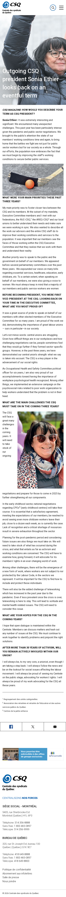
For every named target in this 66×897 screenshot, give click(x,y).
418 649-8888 (22, 854)
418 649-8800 (21, 861)
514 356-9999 (21, 829)
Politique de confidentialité (16, 869)
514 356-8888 (22, 822)
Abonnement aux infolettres (17, 873)
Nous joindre (9, 881)
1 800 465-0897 (22, 826)
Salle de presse (10, 877)
